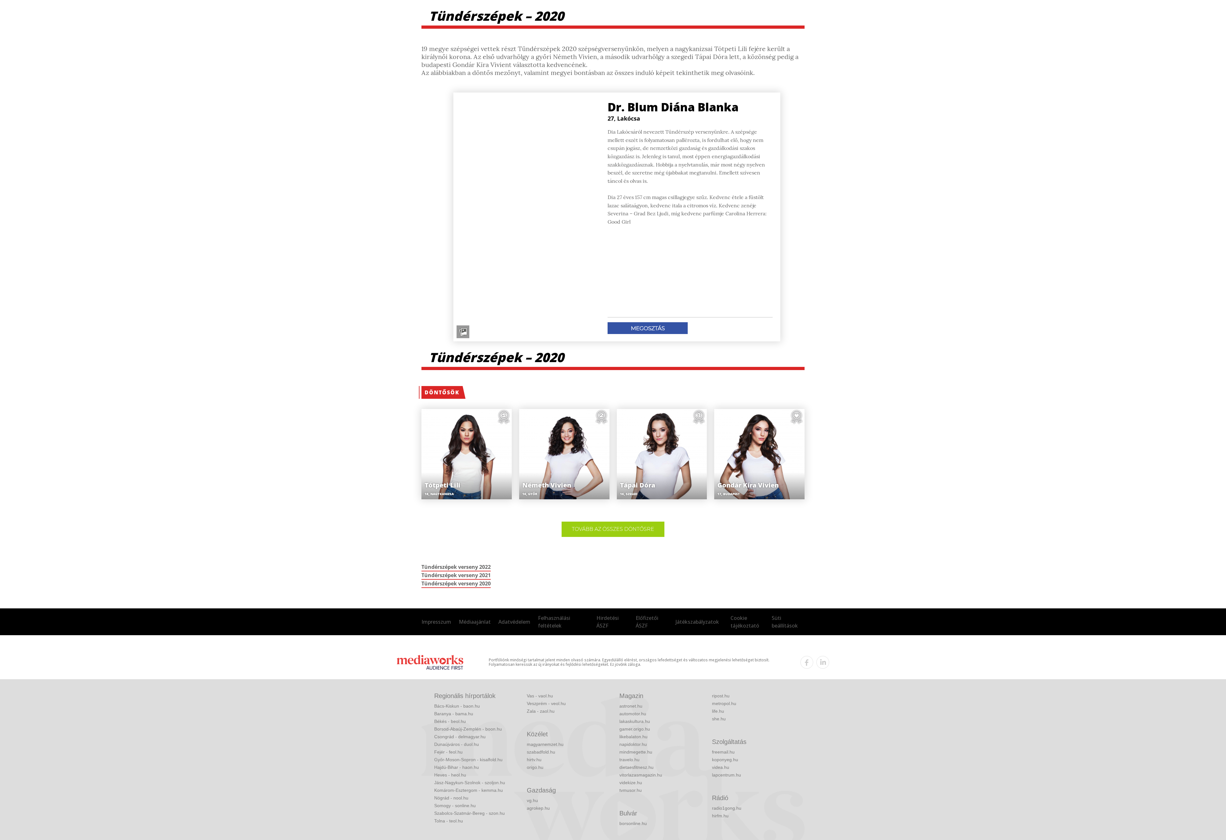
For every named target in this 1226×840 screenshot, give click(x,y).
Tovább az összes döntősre (613, 529)
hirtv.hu (534, 759)
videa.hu (720, 767)
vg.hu (532, 800)
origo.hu (535, 767)
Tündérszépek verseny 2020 (456, 583)
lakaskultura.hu (634, 721)
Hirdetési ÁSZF (607, 621)
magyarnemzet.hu (545, 744)
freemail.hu (723, 752)
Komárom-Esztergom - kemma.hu (468, 790)
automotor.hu (632, 713)
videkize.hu (630, 782)
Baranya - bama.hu (453, 713)
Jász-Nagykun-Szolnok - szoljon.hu (469, 782)
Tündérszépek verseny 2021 (456, 575)
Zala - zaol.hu (541, 711)
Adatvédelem (514, 621)
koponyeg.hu (725, 759)
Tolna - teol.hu (448, 820)
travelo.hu (629, 759)
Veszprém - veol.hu (546, 703)
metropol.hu (724, 703)
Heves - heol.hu (450, 774)
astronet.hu (630, 706)
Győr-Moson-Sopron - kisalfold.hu (468, 759)
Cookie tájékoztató (744, 621)
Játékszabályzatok (697, 621)
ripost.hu (721, 695)
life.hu (718, 711)
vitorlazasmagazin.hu (640, 774)
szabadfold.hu (541, 752)
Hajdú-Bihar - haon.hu (456, 767)
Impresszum (436, 621)
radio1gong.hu (726, 808)
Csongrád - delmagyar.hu (460, 736)
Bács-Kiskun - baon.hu (457, 706)
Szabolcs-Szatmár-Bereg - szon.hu (469, 813)
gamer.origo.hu (634, 729)
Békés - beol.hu (450, 721)
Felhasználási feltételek (554, 621)
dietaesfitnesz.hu (636, 767)
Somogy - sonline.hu (455, 805)
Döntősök (442, 392)
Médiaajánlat (475, 621)
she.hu (719, 718)
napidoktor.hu (633, 744)
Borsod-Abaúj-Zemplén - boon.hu (468, 729)
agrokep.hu (538, 808)
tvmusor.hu (630, 790)
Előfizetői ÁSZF (647, 621)
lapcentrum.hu (726, 774)
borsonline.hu (633, 823)
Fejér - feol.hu (448, 752)
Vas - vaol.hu (540, 695)
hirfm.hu (720, 815)
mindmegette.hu (635, 752)
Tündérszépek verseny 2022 (456, 566)
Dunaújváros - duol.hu (456, 744)
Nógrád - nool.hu (451, 797)
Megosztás (648, 328)
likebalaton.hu (633, 736)
